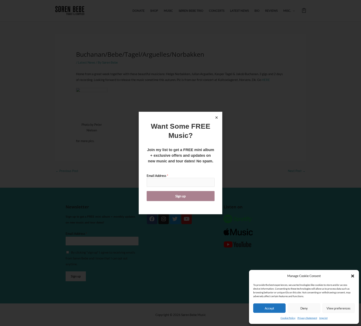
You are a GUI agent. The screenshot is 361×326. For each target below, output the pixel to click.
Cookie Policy (288, 318)
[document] (180, 163)
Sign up (180, 196)
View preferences (339, 308)
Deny (304, 308)
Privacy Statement (307, 318)
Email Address (157, 175)
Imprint (323, 318)
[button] (353, 276)
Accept (269, 308)
